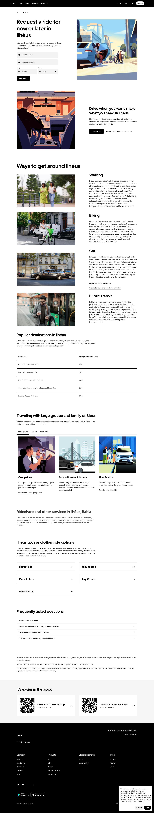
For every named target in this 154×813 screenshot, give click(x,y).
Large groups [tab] (23, 432)
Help (125, 3)
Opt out (139, 808)
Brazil (19, 13)
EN (120, 3)
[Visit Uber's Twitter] (33, 784)
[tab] (51, 431)
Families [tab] (34, 432)
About (43, 3)
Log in (132, 3)
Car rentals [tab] (44, 432)
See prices (23, 78)
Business (35, 3)
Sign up (140, 3)
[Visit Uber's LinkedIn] (17, 784)
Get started (96, 131)
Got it (147, 808)
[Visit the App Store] (38, 795)
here (142, 801)
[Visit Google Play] (23, 795)
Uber (12, 3)
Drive (27, 3)
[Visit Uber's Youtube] (22, 784)
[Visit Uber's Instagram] (27, 784)
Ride (20, 3)
